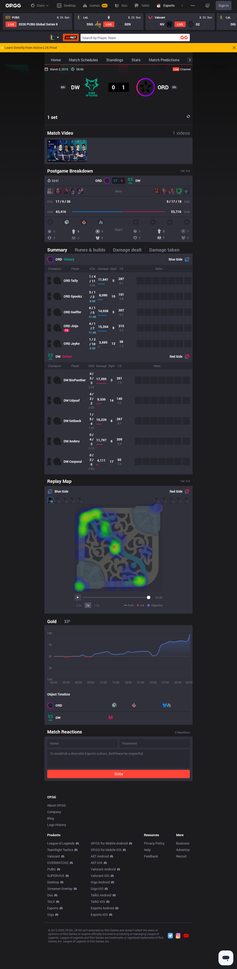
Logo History (56, 825)
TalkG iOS (98, 901)
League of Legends (61, 843)
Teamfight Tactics (60, 850)
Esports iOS (99, 914)
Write (118, 773)
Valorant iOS (100, 875)
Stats (40, 5)
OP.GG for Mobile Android (109, 843)
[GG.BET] (71, 37)
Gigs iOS (97, 888)
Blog (50, 818)
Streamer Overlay (59, 888)
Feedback (151, 856)
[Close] (234, 47)
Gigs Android (100, 882)
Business (182, 843)
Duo (50, 895)
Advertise (183, 850)
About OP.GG (56, 805)
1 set (52, 117)
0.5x (79, 605)
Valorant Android (103, 869)
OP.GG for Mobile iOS (106, 850)
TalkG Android (101, 895)
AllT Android (100, 856)
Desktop (53, 882)
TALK (51, 901)
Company (54, 812)
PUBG (51, 869)
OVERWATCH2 (58, 862)
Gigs (50, 914)
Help (147, 850)
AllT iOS (97, 862)
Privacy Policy (154, 843)
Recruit (181, 856)
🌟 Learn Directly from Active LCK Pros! (28, 48)
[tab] (59, 250)
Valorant (53, 856)
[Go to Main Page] (13, 5)
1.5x (96, 605)
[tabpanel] (118, 364)
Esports (52, 908)
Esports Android (102, 908)
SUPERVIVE (55, 875)
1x (87, 605)
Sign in (223, 5)
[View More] (192, 5)
